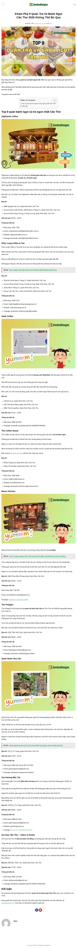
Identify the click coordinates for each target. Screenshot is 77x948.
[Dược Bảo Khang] (38, 4)
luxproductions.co (8, 903)
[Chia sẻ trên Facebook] (36, 910)
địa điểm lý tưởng (16, 453)
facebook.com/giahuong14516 (21, 830)
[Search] (74, 4)
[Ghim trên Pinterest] (40, 910)
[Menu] (3, 4)
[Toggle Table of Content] (53, 100)
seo (50, 23)
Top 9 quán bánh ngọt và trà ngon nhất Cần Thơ (39, 103)
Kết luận (25, 106)
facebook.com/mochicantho (18, 599)
